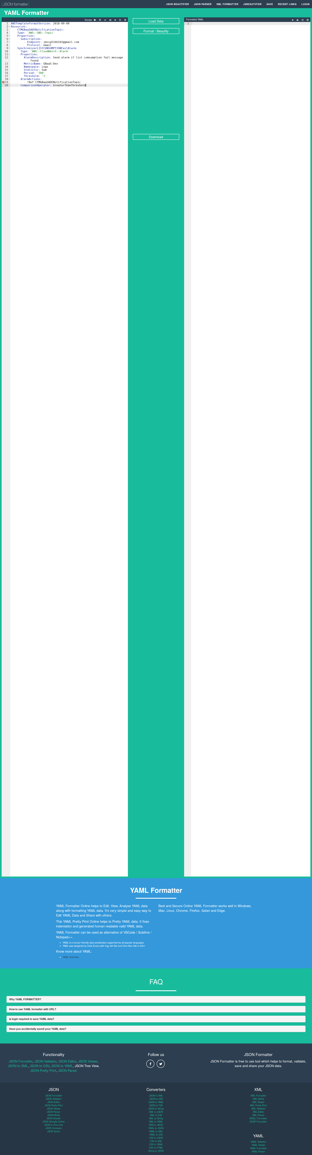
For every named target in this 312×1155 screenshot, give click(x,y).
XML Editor (258, 1111)
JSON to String (156, 1108)
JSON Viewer (87, 1061)
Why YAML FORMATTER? (25, 999)
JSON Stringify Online (53, 1121)
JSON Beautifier (177, 4)
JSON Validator (45, 1061)
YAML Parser (258, 1151)
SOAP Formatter (258, 1121)
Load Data (156, 21)
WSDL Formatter (258, 1118)
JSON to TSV (156, 1105)
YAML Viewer (258, 1145)
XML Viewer (258, 1102)
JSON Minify (53, 1115)
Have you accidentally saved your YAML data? (37, 1029)
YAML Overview (71, 957)
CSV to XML (156, 1141)
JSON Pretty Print (43, 1070)
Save (269, 4)
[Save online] (100, 20)
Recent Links (287, 4)
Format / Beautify (156, 31)
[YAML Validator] (105, 20)
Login (305, 4)
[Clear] (115, 20)
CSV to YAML (156, 1144)
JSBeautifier (252, 4)
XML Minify (258, 1098)
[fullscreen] (125, 20)
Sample (88, 19)
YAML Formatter (258, 1148)
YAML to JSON (156, 1128)
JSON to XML (18, 1065)
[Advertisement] (156, 84)
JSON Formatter (20, 1061)
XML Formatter (227, 4)
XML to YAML (156, 1121)
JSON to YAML (62, 1065)
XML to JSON (156, 1111)
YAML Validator (258, 1141)
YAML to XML (156, 1131)
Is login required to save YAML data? (31, 1019)
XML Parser (258, 1115)
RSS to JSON (156, 1124)
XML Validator (258, 1108)
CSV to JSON (156, 1137)
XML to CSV (156, 1115)
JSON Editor (67, 1061)
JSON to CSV (39, 1065)
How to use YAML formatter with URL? (32, 1009)
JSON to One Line (53, 1124)
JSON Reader (53, 1118)
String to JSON (156, 1150)
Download (156, 136)
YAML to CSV (156, 1134)
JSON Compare (54, 1128)
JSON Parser (203, 4)
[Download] (297, 20)
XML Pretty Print (258, 1105)
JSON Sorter (53, 1131)
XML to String (156, 1118)
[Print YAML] (110, 20)
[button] (9, 26)
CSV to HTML (156, 1147)
